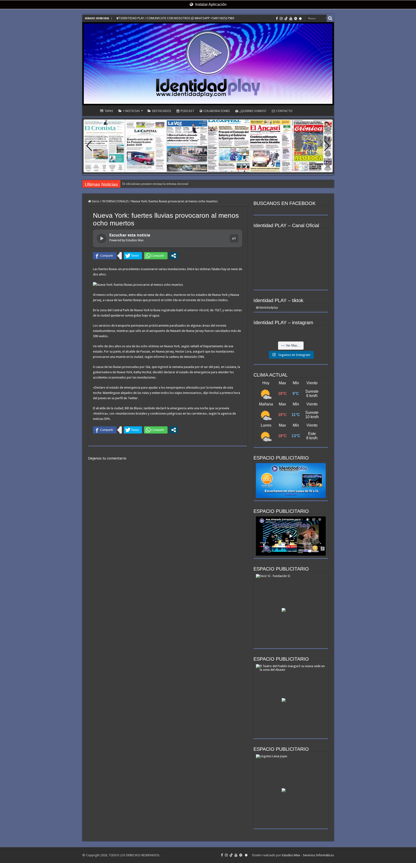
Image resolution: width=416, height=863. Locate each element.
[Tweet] (133, 255)
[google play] (300, 18)
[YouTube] (291, 18)
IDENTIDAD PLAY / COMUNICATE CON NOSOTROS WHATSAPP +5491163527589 (177, 18)
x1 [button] (234, 238)
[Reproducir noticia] (101, 238)
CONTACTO (284, 111)
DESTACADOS (161, 111)
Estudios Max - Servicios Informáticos (308, 855)
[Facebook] (276, 18)
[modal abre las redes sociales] (173, 255)
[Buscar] (330, 18)
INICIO (91, 110)
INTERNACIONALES (115, 201)
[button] (327, 146)
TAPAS (108, 111)
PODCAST (187, 111)
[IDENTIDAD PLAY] (208, 63)
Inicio (95, 201)
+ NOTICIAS (131, 111)
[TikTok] (286, 18)
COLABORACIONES (216, 111)
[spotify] (296, 18)
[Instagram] (281, 18)
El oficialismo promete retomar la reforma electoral (155, 184)
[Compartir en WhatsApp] (156, 255)
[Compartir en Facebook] (105, 255)
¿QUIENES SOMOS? (253, 111)
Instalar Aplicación (210, 4)
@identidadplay (267, 307)
